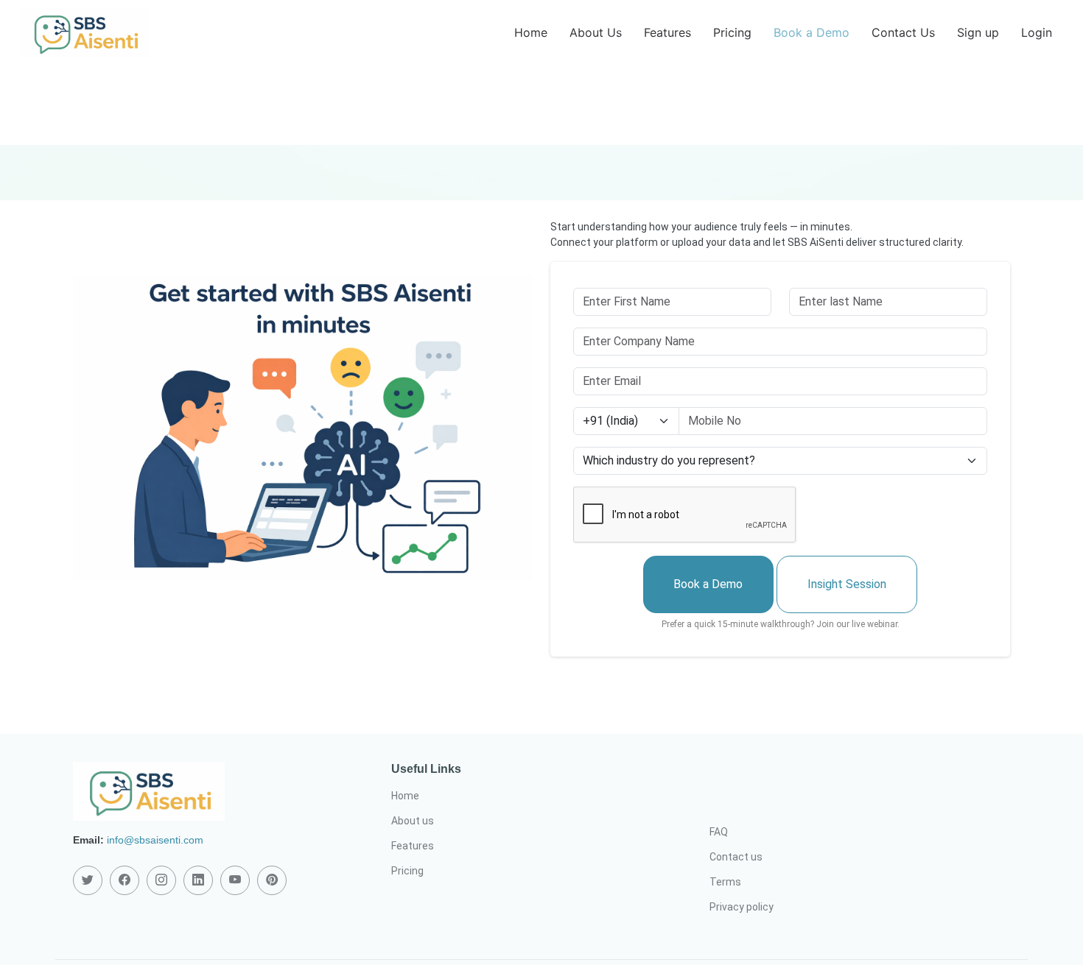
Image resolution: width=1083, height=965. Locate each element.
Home (530, 32)
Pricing (732, 32)
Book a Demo (811, 32)
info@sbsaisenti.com (155, 840)
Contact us (736, 857)
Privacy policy (741, 907)
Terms (725, 882)
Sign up (978, 32)
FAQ (718, 832)
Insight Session (846, 584)
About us (412, 821)
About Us (595, 32)
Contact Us (903, 32)
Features (667, 32)
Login (1036, 32)
